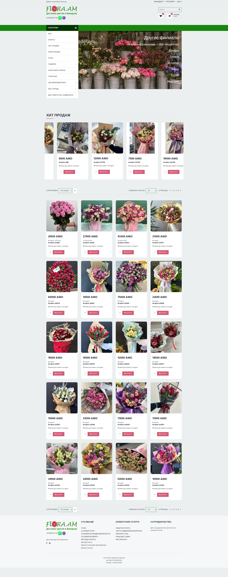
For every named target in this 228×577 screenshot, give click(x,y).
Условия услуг (88, 531)
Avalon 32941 (158, 424)
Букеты (51, 40)
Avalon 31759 (53, 162)
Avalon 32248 (124, 162)
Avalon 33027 (158, 364)
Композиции (54, 52)
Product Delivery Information (93, 545)
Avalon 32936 (89, 485)
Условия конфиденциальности (95, 534)
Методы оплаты (88, 539)
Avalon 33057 (54, 364)
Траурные (52, 76)
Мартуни (173, 81)
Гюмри (174, 57)
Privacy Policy (87, 548)
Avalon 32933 (123, 485)
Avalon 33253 (123, 242)
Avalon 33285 (54, 242)
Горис (175, 75)
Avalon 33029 (123, 364)
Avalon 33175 (158, 242)
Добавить (59, 172)
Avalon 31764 (89, 162)
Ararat (175, 69)
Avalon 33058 (158, 303)
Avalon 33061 (88, 303)
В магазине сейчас (57, 70)
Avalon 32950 (54, 424)
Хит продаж (53, 46)
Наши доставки (123, 536)
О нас (83, 528)
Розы (50, 58)
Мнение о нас (122, 534)
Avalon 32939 (54, 485)
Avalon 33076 (54, 303)
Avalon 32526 (158, 164)
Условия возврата (89, 536)
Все (50, 33)
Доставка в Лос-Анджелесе (60, 95)
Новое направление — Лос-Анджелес (153, 44)
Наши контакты (123, 528)
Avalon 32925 (158, 485)
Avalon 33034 (89, 364)
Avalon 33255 (88, 242)
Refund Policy (87, 542)
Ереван (174, 51)
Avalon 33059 (123, 303)
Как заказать (121, 539)
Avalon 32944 (124, 424)
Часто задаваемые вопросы (129, 531)
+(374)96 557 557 (52, 17)
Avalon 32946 (89, 424)
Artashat (173, 63)
